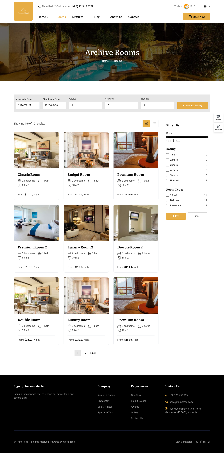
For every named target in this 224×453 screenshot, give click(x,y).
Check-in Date (24, 99)
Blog (97, 17)
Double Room (29, 319)
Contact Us (137, 418)
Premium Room (130, 174)
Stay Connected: (184, 441)
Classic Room (29, 174)
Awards (135, 406)
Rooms (61, 17)
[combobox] (207, 6)
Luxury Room (79, 319)
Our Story (136, 395)
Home (42, 17)
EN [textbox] (205, 6)
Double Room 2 (130, 247)
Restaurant (103, 400)
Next (93, 352)
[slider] (167, 137)
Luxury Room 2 (80, 247)
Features (77, 17)
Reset (197, 216)
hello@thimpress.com (181, 402)
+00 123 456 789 (178, 395)
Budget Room (79, 174)
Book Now (199, 16)
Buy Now (218, 130)
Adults (72, 98)
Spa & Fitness (105, 406)
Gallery (135, 412)
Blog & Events (138, 400)
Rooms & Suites (106, 395)
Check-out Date (51, 99)
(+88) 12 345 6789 (83, 6)
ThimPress (22, 441)
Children (109, 98)
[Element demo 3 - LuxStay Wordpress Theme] (23, 11)
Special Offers (105, 412)
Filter (176, 216)
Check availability (192, 105)
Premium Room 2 (32, 247)
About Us (116, 17)
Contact (133, 17)
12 (205, 195)
